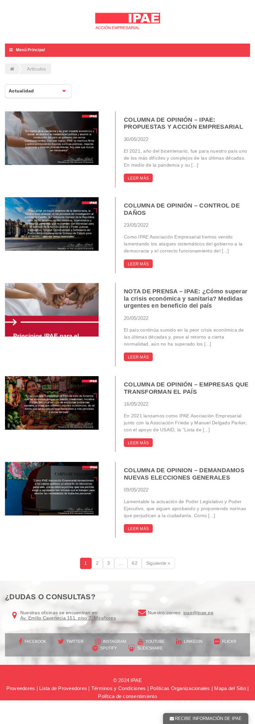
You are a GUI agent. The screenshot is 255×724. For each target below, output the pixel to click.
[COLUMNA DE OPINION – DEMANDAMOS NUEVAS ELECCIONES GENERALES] (52, 488)
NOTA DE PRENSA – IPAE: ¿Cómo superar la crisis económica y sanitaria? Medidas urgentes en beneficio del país (185, 298)
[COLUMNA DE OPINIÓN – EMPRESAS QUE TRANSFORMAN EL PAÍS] (52, 403)
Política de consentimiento (127, 696)
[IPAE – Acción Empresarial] (127, 22)
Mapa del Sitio (230, 688)
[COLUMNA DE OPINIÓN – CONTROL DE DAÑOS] (52, 224)
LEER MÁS (138, 178)
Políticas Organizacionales (180, 688)
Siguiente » (158, 563)
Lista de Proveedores (63, 688)
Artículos (36, 69)
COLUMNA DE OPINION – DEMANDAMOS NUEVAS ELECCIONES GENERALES (184, 474)
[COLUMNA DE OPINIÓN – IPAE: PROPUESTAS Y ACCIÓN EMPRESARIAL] (52, 138)
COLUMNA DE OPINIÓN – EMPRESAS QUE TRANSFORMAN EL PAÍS (186, 388)
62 (134, 563)
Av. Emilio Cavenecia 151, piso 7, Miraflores (68, 618)
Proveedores (20, 688)
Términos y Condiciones (118, 688)
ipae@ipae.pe (198, 612)
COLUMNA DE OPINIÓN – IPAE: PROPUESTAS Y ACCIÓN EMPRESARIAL (183, 123)
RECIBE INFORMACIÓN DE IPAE (208, 718)
